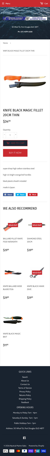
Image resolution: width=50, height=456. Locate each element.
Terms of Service (25, 388)
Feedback (25, 402)
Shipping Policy (25, 399)
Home (5, 43)
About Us (25, 380)
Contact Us (25, 384)
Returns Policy (25, 395)
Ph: (25, 32)
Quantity (6, 129)
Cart (46, 3)
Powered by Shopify (36, 446)
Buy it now (15, 152)
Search (25, 377)
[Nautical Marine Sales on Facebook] (24, 438)
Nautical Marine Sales (18, 446)
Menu (8, 3)
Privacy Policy (25, 391)
